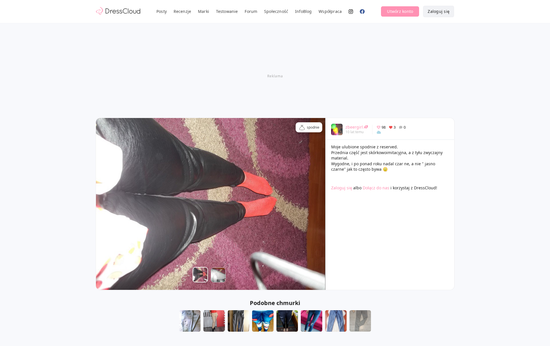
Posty (161, 11)
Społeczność (276, 11)
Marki (203, 11)
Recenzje (182, 11)
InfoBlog (303, 11)
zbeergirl (354, 127)
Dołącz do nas (376, 187)
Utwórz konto (400, 11)
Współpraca (330, 11)
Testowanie (227, 11)
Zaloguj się (438, 11)
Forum (251, 11)
